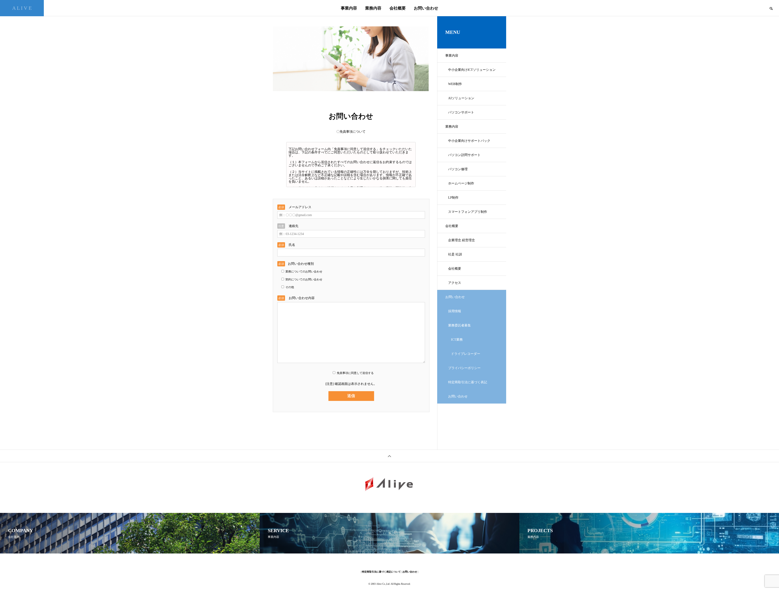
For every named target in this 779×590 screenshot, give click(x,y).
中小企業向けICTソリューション (472, 69)
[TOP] (389, 456)
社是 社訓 (455, 254)
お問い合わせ (426, 8)
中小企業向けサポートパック (469, 140)
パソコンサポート (461, 112)
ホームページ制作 (461, 183)
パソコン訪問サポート (464, 155)
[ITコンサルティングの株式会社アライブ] (389, 484)
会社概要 (398, 8)
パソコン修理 (458, 169)
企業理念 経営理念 (461, 240)
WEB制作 (455, 84)
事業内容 (349, 8)
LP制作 (453, 197)
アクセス (454, 282)
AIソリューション (461, 98)
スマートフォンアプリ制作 (467, 211)
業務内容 (373, 8)
